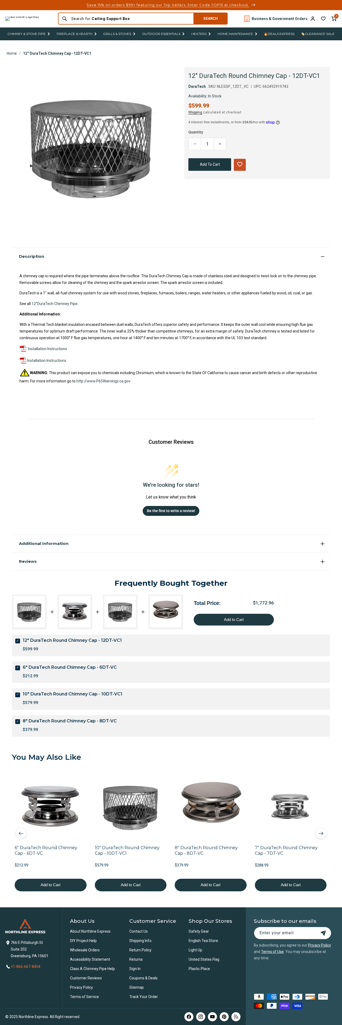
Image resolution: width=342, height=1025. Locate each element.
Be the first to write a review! (171, 510)
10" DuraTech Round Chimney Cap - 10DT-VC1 (72, 693)
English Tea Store (203, 941)
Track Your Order (143, 997)
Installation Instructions (47, 349)
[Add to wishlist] (323, 19)
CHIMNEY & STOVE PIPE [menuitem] (26, 34)
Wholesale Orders (85, 950)
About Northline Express (90, 931)
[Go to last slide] (21, 833)
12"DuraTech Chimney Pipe (54, 304)
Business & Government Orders (280, 19)
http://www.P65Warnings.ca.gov (103, 381)
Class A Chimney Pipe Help (92, 969)
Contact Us (138, 931)
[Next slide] (321, 833)
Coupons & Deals (143, 978)
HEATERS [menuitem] (199, 34)
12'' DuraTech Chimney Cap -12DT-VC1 (57, 53)
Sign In (135, 969)
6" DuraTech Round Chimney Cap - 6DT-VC (70, 667)
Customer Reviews (86, 978)
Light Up (195, 950)
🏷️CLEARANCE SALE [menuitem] (318, 34)
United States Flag (204, 959)
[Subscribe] (323, 933)
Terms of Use (272, 951)
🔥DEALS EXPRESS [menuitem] (279, 34)
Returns (136, 959)
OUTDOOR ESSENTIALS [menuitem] (161, 34)
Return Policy (140, 950)
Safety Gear (199, 931)
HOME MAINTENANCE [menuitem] (235, 34)
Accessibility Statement (90, 959)
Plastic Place (199, 969)
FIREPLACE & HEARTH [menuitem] (74, 34)
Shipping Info (140, 941)
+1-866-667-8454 (25, 966)
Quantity (195, 132)
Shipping (195, 112)
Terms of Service (84, 997)
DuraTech (197, 86)
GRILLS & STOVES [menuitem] (117, 34)
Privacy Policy (81, 987)
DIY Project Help (83, 941)
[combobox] (131, 18)
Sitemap (136, 987)
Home (12, 53)
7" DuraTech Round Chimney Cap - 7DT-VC (286, 850)
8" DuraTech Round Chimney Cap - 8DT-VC (70, 720)
